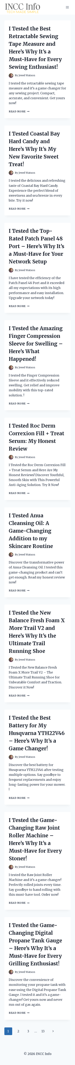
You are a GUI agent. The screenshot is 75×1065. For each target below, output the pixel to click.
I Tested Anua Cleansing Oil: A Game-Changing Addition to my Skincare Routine (31, 530)
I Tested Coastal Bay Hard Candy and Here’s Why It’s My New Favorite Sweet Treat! (34, 149)
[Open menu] (67, 7)
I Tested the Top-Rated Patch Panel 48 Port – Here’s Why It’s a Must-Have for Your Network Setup (36, 246)
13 (43, 1031)
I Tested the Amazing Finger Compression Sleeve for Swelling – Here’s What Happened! (36, 343)
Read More (19, 111)
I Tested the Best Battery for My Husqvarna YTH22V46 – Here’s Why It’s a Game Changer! (37, 733)
